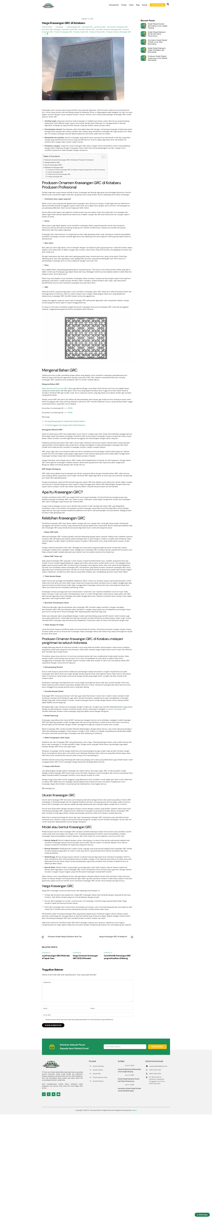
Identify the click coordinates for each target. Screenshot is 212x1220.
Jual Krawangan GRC (73, 27)
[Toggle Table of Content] (102, 157)
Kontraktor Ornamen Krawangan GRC (109, 29)
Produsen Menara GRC (97, 32)
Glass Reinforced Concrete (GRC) (55, 388)
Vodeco (134, 1110)
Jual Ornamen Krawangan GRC (117, 27)
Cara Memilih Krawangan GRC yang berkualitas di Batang (117, 957)
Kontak (144, 5)
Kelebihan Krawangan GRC (54, 167)
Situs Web (46, 1015)
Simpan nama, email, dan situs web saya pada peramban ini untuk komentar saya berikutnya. (79, 1019)
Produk (124, 5)
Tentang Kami (114, 5)
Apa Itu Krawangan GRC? (53, 165)
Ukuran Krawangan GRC (55, 172)
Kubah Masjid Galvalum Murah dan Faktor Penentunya (157, 34)
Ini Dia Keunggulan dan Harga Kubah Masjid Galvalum (65, 425)
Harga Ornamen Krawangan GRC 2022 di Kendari (85, 957)
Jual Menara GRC (100, 27)
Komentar (47, 982)
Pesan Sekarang (157, 5)
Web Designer (47, 27)
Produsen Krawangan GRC (63, 32)
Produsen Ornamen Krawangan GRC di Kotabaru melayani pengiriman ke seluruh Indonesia (76, 170)
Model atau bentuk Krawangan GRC (59, 174)
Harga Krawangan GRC (55, 176)
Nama (45, 1008)
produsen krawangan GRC (116, 709)
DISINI (70, 408)
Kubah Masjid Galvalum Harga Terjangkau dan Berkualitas (157, 50)
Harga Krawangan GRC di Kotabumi (113, 936)
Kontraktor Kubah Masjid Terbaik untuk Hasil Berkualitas (157, 42)
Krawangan (59, 27)
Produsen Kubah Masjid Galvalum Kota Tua (65, 936)
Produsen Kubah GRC (80, 32)
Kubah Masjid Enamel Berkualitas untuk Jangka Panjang (157, 26)
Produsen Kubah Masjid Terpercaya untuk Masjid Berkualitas (157, 58)
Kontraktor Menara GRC (87, 29)
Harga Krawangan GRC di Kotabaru (63, 23)
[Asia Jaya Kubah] (48, 7)
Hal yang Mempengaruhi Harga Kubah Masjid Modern (65, 421)
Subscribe (157, 1047)
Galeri (131, 5)
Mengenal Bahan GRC (52, 162)
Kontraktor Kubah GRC (69, 29)
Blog (137, 5)
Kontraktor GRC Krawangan (51, 29)
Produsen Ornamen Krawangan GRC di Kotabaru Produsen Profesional (68, 160)
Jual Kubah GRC (87, 27)
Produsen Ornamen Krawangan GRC (118, 32)
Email (93, 1008)
